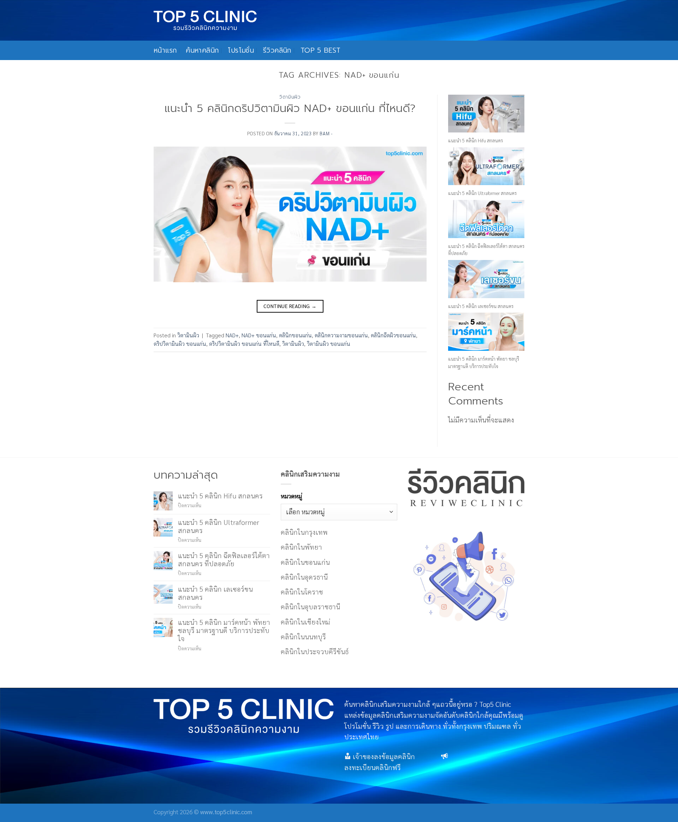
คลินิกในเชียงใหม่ (305, 621)
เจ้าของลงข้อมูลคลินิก (384, 756)
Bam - (326, 133)
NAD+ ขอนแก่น (259, 335)
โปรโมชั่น (241, 50)
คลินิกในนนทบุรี (303, 636)
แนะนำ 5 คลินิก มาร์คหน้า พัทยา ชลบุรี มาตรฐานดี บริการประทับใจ (224, 630)
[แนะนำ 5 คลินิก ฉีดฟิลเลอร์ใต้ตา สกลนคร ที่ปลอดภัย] (486, 219)
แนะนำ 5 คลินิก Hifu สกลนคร (475, 140)
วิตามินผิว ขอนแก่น (328, 343)
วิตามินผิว (290, 97)
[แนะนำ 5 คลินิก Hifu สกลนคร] (486, 114)
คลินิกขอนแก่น (295, 335)
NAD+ (232, 335)
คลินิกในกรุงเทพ (304, 531)
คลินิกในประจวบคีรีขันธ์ (315, 651)
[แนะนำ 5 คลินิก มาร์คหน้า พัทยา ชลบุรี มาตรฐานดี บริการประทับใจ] (486, 332)
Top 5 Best (321, 50)
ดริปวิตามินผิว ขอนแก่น (180, 343)
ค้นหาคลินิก (202, 50)
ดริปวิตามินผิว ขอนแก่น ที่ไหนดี (244, 343)
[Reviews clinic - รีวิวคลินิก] (205, 20)
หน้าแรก (165, 50)
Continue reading (290, 306)
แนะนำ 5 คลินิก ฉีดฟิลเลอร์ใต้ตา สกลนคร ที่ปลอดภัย (224, 559)
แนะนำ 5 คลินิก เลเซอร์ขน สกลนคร (480, 306)
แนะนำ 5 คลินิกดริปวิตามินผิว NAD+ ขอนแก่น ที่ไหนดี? (290, 108)
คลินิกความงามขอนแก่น (341, 335)
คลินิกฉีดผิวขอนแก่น (393, 335)
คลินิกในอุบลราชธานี (310, 606)
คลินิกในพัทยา (301, 546)
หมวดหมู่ (291, 496)
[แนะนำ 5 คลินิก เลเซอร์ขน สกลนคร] (486, 279)
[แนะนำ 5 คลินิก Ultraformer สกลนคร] (486, 166)
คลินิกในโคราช (302, 591)
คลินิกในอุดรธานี (304, 576)
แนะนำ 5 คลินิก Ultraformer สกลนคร (482, 193)
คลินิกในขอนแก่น (305, 561)
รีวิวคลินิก (277, 50)
